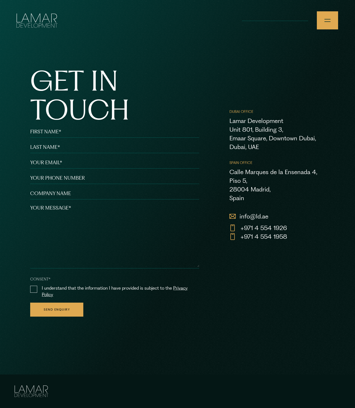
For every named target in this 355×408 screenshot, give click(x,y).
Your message (50, 208)
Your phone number (57, 178)
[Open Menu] (327, 20)
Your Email (46, 162)
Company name (50, 193)
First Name (45, 132)
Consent (40, 279)
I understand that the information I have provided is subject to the (115, 291)
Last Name (45, 147)
